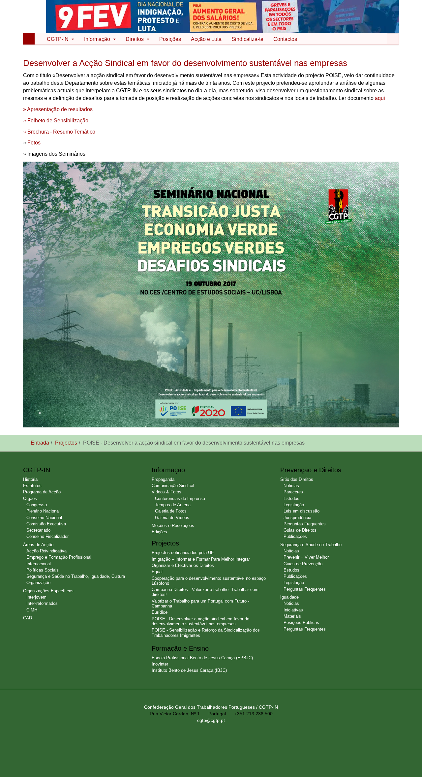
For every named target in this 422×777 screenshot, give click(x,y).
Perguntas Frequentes (305, 523)
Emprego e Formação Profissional (58, 557)
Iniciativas (293, 609)
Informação (97, 39)
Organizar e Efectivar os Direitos (183, 565)
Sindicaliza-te (247, 39)
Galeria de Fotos (171, 511)
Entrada (40, 443)
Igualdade (289, 597)
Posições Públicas (301, 622)
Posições (170, 39)
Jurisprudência (297, 517)
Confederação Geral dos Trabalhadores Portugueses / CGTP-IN (211, 707)
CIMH (31, 609)
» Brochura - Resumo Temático (59, 132)
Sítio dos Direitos (296, 479)
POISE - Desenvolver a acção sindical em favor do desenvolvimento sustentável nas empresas (200, 621)
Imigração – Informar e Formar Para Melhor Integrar (201, 559)
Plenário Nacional (43, 511)
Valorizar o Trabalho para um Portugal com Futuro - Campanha (200, 603)
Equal (157, 571)
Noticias (291, 485)
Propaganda (163, 479)
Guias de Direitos (300, 530)
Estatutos (32, 485)
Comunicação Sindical (173, 485)
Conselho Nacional (44, 517)
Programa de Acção (42, 491)
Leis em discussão (301, 511)
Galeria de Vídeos (172, 517)
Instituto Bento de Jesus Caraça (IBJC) (189, 670)
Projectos (66, 443)
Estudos (291, 498)
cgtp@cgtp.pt (211, 720)
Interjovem (36, 597)
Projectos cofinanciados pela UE (183, 552)
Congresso (36, 504)
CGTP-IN (58, 39)
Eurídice (159, 612)
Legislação (294, 504)
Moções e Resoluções (173, 525)
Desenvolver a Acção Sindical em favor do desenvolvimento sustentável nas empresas (185, 63)
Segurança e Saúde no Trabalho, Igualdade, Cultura (75, 576)
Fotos (34, 142)
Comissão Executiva (46, 523)
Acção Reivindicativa (46, 550)
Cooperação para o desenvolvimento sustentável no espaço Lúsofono (209, 581)
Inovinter (160, 664)
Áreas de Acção (38, 544)
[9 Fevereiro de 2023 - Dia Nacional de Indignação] (222, 16)
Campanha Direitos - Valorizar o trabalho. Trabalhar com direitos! (205, 592)
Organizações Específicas (48, 590)
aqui (380, 98)
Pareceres (293, 491)
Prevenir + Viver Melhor (306, 557)
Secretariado (38, 530)
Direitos (135, 39)
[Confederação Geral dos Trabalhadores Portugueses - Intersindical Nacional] (37, 17)
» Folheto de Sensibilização (55, 120)
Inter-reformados (42, 603)
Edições (159, 531)
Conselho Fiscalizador (47, 536)
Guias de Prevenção (303, 563)
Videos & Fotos (166, 491)
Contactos (285, 39)
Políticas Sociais (42, 570)
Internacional (38, 563)
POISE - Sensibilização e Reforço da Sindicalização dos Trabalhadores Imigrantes (206, 632)
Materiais (292, 616)
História (30, 479)
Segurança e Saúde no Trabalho (311, 544)
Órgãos (30, 498)
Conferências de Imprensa (180, 498)
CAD (27, 617)
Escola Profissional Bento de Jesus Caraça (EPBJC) (202, 657)
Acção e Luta (206, 39)
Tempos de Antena (173, 504)
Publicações (295, 536)
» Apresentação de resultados (58, 109)
